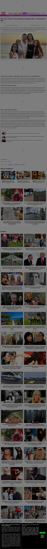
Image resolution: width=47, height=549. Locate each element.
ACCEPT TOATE (42, 532)
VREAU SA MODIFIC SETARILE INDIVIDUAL (42, 536)
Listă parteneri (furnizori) (25, 535)
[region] (23, 536)
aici (7, 541)
